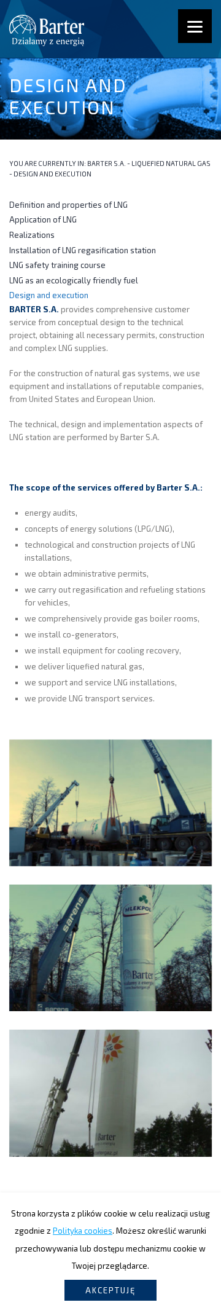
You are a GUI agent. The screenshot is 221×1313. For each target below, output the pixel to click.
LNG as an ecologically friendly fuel (73, 280)
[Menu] (195, 26)
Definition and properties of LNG (68, 205)
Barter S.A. (106, 163)
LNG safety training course (57, 265)
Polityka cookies (82, 1231)
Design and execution (48, 295)
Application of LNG (43, 219)
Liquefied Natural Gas (171, 163)
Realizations (32, 235)
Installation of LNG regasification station (82, 250)
